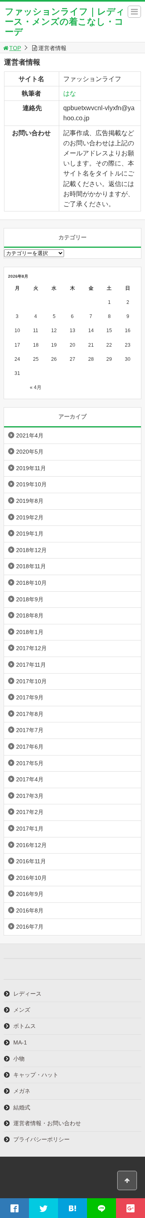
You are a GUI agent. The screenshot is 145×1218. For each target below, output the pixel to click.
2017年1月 (30, 828)
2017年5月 (30, 763)
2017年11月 (31, 664)
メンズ (21, 1010)
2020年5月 (30, 451)
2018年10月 (31, 583)
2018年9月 (30, 599)
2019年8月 (30, 501)
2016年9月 (30, 894)
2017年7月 (30, 730)
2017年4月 (30, 779)
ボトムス (24, 1026)
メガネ (21, 1091)
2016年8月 (30, 910)
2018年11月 (31, 566)
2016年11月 (31, 861)
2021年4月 (30, 435)
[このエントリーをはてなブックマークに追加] (72, 1208)
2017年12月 (31, 648)
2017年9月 (30, 697)
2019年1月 (30, 533)
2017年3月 (30, 796)
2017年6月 (30, 746)
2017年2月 (30, 812)
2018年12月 (31, 550)
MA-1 (20, 1042)
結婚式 (21, 1107)
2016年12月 (31, 845)
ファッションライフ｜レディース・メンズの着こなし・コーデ (65, 21)
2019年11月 (31, 468)
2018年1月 (30, 632)
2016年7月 (30, 926)
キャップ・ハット (35, 1075)
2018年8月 (30, 615)
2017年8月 (30, 714)
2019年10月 (31, 484)
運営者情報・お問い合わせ (47, 1123)
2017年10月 (31, 681)
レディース (27, 993)
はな (69, 93)
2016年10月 (31, 878)
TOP (15, 48)
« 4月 (35, 387)
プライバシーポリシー (41, 1139)
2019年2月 (30, 517)
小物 (19, 1058)
